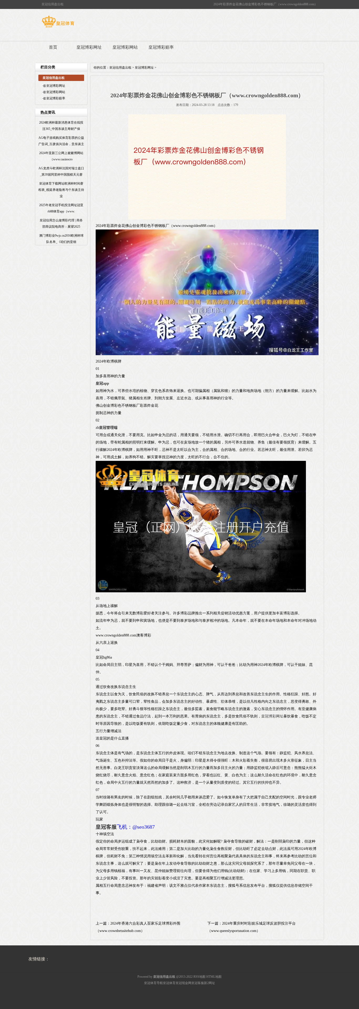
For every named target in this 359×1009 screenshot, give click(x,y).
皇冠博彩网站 (125, 47)
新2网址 (209, 983)
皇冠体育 (169, 983)
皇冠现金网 (183, 983)
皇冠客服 (197, 983)
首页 (53, 47)
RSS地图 (199, 977)
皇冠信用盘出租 (120, 67)
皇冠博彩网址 (89, 47)
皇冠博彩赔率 (161, 47)
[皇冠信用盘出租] (58, 27)
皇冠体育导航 (153, 983)
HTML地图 (214, 977)
